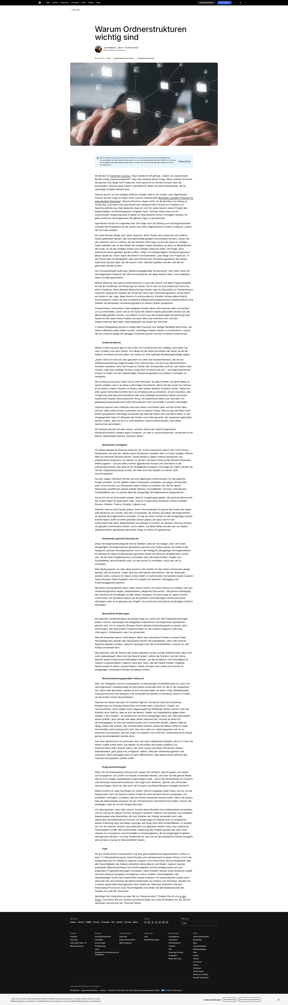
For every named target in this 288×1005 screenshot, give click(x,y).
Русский (127, 922)
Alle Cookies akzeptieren (249, 1000)
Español (119, 922)
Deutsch (81, 922)
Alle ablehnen (229, 1000)
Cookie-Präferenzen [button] (173, 990)
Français (96, 922)
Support (91, 2)
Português (105, 922)
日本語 (88, 922)
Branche (55, 2)
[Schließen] (278, 999)
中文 (113, 922)
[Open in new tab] (85, 943)
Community (75, 2)
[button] (206, 3)
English (73, 922)
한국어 (135, 922)
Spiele (48, 2)
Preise (98, 2)
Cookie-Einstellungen (212, 1000)
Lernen (83, 2)
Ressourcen (65, 2)
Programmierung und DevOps (124, 58)
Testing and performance (145, 58)
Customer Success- (120, 175)
